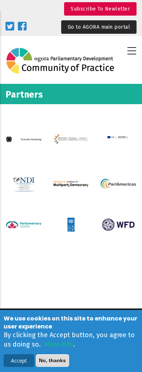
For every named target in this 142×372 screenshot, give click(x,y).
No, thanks (52, 360)
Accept (19, 360)
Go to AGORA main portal (99, 27)
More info (58, 344)
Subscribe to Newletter (100, 9)
